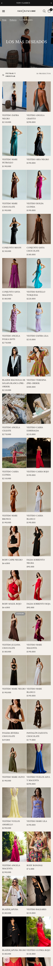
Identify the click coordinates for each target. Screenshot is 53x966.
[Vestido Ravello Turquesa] (39, 273)
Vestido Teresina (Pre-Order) (36, 382)
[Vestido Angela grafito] (39, 96)
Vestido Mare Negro (14, 689)
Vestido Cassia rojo (38, 472)
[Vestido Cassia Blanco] (39, 497)
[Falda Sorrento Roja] (39, 585)
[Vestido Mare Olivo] (14, 758)
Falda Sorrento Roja (38, 604)
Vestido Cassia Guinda (10, 473)
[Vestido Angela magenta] (14, 847)
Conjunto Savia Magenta (11, 293)
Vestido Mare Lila (37, 821)
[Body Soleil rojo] (14, 585)
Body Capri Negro (12, 560)
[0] (49, 11)
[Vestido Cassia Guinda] (14, 453)
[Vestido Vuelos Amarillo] (14, 802)
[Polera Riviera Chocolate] (14, 714)
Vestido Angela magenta (11, 867)
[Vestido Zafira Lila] (39, 317)
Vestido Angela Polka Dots (11, 337)
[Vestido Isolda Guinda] (39, 185)
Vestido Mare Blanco (34, 690)
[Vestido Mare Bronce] (14, 497)
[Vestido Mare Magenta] (39, 626)
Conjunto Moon (11, 248)
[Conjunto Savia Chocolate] (39, 229)
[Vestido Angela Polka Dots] (14, 317)
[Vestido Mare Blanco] (39, 670)
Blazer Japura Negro (14, 950)
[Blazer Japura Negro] (14, 932)
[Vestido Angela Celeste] (14, 409)
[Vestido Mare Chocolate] (14, 185)
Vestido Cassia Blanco (35, 517)
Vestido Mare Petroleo (10, 161)
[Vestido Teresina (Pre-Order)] (39, 361)
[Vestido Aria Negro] (39, 141)
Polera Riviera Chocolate (10, 735)
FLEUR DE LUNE (26, 3)
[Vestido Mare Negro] (14, 670)
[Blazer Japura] (14, 891)
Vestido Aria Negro (38, 159)
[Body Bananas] (39, 847)
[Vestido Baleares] (39, 891)
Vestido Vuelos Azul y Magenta (38, 779)
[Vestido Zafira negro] (14, 96)
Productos (13, 20)
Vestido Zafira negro (10, 117)
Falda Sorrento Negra (36, 561)
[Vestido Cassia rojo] (39, 453)
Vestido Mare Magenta (34, 646)
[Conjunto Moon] (14, 229)
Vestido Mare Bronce (10, 517)
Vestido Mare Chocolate (10, 205)
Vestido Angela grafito (35, 117)
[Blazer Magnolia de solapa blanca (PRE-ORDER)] (14, 361)
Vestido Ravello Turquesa (36, 293)
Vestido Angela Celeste (11, 429)
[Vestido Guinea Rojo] (39, 932)
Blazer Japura (10, 909)
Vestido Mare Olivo (13, 777)
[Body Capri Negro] (14, 541)
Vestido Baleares (36, 909)
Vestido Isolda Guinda (35, 205)
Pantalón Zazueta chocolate (37, 735)
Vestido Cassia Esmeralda (35, 429)
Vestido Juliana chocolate (11, 646)
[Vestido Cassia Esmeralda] (39, 409)
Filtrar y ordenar (11, 75)
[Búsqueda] (44, 11)
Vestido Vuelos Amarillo (11, 823)
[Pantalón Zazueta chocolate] (39, 714)
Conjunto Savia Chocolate (35, 249)
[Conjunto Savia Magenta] (14, 273)
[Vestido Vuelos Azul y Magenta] (39, 758)
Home (4, 20)
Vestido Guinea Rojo (38, 950)
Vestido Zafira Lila (37, 336)
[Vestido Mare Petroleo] (14, 141)
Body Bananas (34, 865)
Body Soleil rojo (11, 604)
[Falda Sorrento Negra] (39, 541)
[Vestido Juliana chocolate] (14, 626)
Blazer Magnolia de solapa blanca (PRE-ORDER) (13, 384)
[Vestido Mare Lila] (39, 802)
